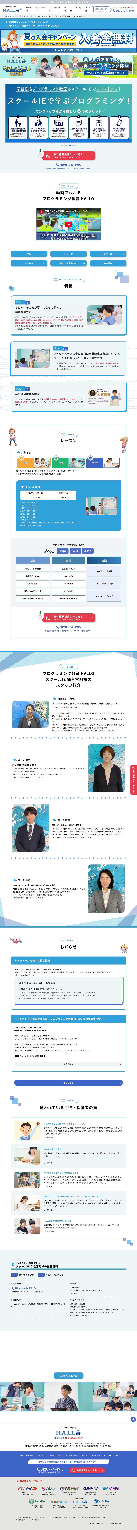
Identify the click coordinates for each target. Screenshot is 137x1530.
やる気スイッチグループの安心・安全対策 (93, 1517)
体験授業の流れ (56, 1455)
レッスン (68, 253)
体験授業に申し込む (87, 1470)
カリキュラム (41, 1455)
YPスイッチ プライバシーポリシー (104, 1455)
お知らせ (28, 263)
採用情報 (36, 1520)
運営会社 (84, 1455)
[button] (62, 145)
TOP (22, 9)
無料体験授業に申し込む (68, 155)
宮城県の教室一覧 (68, 1375)
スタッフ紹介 (108, 253)
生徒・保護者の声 (68, 263)
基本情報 (108, 263)
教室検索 (29, 1455)
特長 (29, 253)
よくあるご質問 (72, 1455)
